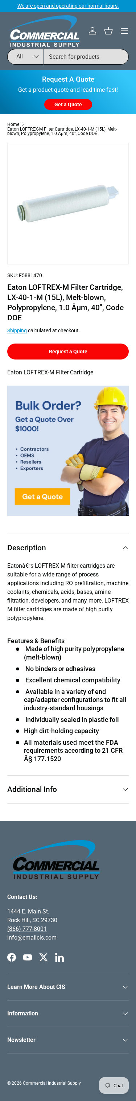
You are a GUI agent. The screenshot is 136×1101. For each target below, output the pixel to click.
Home (13, 124)
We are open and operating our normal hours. (68, 6)
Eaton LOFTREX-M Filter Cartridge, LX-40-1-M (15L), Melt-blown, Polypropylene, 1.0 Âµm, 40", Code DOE (62, 131)
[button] (108, 31)
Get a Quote (68, 104)
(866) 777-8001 (27, 928)
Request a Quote (68, 351)
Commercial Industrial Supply (52, 1083)
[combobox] (68, 57)
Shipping (17, 330)
